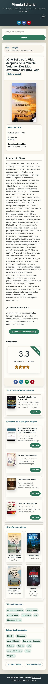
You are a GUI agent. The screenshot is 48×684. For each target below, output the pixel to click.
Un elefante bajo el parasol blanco (14, 556)
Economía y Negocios (31, 641)
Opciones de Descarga (24, 332)
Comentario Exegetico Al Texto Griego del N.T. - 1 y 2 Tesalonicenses (27, 430)
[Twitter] (19, 23)
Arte (29, 646)
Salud (28, 651)
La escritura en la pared (27, 503)
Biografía (10, 656)
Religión (15, 48)
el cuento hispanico (15, 610)
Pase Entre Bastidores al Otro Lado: (27, 398)
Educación (21, 636)
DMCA (33, 680)
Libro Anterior (15, 664)
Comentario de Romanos (28, 480)
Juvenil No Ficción (14, 651)
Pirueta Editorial (24, 4)
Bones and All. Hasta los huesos (14, 590)
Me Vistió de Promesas (27, 455)
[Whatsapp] (27, 382)
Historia (20, 646)
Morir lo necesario (34, 590)
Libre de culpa (33, 555)
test (35, 615)
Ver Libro (35, 412)
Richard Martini (14, 74)
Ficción (10, 636)
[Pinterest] (29, 23)
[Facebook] (24, 23)
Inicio (7, 48)
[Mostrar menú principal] (43, 17)
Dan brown (26, 615)
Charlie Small (32, 610)
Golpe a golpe (12, 615)
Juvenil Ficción (13, 641)
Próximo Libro (33, 664)
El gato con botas (14, 620)
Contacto (25, 680)
